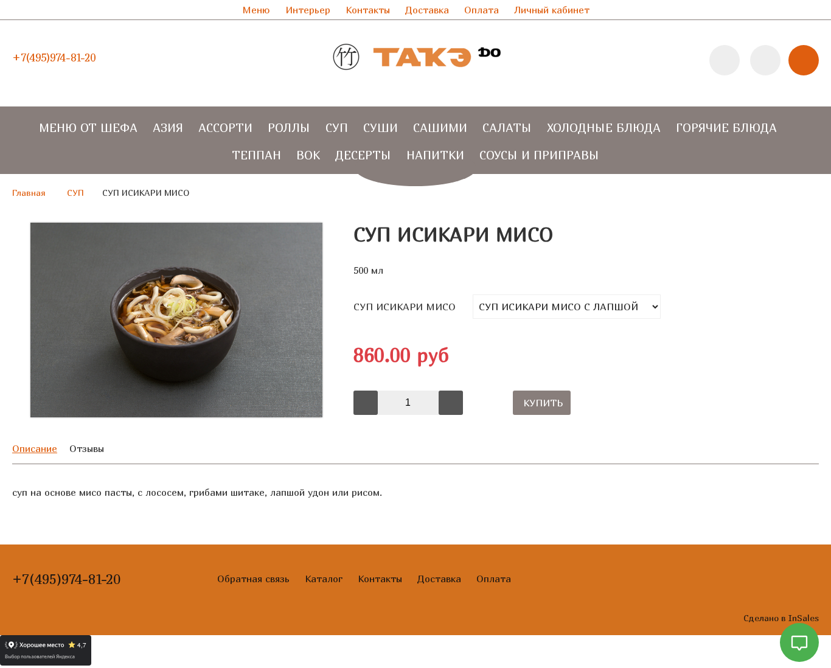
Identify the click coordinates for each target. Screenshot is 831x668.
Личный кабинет (551, 10)
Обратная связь (253, 578)
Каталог (323, 578)
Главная (29, 192)
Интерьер (307, 10)
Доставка (427, 10)
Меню (256, 10)
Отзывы (86, 448)
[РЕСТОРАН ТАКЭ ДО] (415, 82)
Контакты (368, 10)
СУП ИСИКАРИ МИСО (404, 307)
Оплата (481, 10)
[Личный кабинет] (765, 60)
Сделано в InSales (781, 618)
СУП (75, 192)
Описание (34, 448)
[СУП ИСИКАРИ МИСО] (176, 414)
